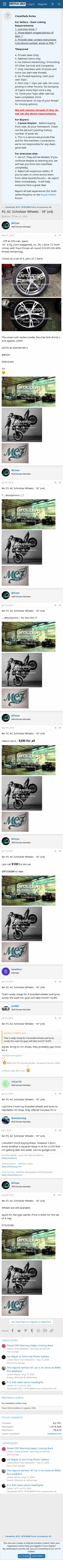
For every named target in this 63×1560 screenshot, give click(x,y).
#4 (60, 727)
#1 (60, 235)
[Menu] (5, 4)
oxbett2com (54, 1433)
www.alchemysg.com (11, 1166)
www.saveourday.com (12, 1175)
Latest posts (10, 1340)
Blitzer (7, 216)
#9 (60, 1130)
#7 (60, 1018)
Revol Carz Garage (16, 1362)
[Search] (59, 4)
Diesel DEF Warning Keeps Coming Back (30, 1345)
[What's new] (52, 4)
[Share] (55, 236)
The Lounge (13, 1351)
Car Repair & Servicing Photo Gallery (28, 1356)
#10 (59, 1195)
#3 (60, 605)
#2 (60, 482)
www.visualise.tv (9, 1158)
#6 (60, 981)
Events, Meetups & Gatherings (22, 1377)
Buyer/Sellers (48, 194)
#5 (60, 851)
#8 (60, 1093)
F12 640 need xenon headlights (25, 1382)
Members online (13, 1398)
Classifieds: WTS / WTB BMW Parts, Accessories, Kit (32, 1388)
